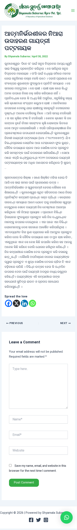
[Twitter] (38, 519)
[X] (16, 303)
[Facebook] (8, 303)
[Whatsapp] (32, 303)
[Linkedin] (24, 303)
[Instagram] (45, 519)
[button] (66, 517)
